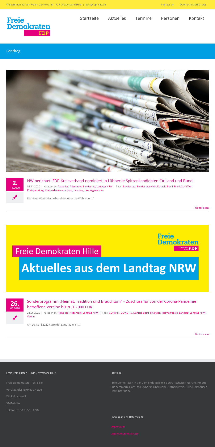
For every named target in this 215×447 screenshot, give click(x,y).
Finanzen (155, 312)
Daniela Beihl (165, 186)
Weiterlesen (202, 208)
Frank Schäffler (183, 186)
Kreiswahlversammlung (58, 190)
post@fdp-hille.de (95, 4)
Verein (31, 316)
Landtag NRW (104, 186)
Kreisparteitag (35, 190)
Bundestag (89, 186)
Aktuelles (63, 186)
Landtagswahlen (94, 190)
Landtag (78, 190)
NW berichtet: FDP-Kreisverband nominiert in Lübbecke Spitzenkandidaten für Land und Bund (110, 180)
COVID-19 (126, 312)
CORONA (114, 312)
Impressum (118, 427)
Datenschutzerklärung (124, 434)
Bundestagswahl (146, 186)
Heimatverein (170, 312)
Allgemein (75, 186)
